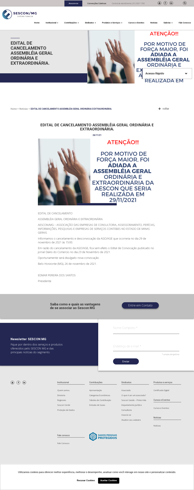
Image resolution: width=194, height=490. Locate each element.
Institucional (51, 23)
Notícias (153, 23)
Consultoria (126, 410)
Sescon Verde (63, 405)
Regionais (61, 400)
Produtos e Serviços (111, 23)
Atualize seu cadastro (131, 420)
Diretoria (61, 395)
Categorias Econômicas (99, 395)
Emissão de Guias (97, 405)
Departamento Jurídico (131, 405)
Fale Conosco (185, 23)
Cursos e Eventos (136, 23)
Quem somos (63, 390)
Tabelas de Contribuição (100, 400)
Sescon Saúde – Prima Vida (133, 400)
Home (37, 23)
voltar (165, 108)
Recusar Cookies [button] (86, 480)
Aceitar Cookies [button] (108, 480)
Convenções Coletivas (96, 3)
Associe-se (73, 3)
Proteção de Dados (66, 410)
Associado (126, 390)
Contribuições (70, 23)
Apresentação (95, 390)
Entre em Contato (140, 305)
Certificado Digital (161, 390)
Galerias (167, 23)
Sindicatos (89, 23)
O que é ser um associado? (133, 395)
